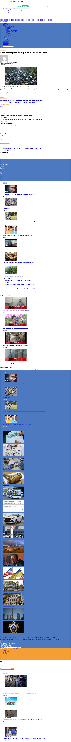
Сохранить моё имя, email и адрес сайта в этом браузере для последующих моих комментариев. (20, 141)
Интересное (7, 29)
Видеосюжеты (7, 40)
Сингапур (2, 97)
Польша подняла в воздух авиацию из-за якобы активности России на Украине (21, 119)
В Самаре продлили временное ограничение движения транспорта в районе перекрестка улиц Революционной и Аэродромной (27, 11)
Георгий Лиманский (20, 637)
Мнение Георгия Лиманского (10, 26)
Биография (5, 42)
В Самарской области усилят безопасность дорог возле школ (18, 262)
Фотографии (6, 41)
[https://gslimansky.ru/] (4, 21)
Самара (14, 639)
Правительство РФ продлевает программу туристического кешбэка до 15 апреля (24, 738)
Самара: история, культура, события (11, 31)
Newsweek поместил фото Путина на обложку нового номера (19, 194)
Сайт (1, 139)
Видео (4, 37)
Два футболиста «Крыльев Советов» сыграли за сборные (17, 235)
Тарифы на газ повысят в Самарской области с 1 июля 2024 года (19, 693)
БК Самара (7, 637)
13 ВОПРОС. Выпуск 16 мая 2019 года (12, 249)
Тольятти (24, 639)
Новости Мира (7, 28)
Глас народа (7, 32)
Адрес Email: (2, 647)
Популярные (5, 182)
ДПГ (28, 637)
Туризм (6, 34)
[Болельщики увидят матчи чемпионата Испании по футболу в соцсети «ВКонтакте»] (35, 560)
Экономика (42, 639)
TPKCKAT (10, 62)
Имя (1, 135)
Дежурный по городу (45, 637)
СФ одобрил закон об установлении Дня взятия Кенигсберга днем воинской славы (24, 724)
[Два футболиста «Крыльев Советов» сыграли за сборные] (37, 229)
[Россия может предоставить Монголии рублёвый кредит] (35, 546)
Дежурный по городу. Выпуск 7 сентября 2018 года (16, 310)
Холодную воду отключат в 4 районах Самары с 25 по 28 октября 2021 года (22, 719)
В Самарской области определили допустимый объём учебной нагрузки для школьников (19, 10)
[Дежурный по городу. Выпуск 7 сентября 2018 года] (37, 303)
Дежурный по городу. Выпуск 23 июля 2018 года (15, 328)
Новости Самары (7, 24)
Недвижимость (8, 35)
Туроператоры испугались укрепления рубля (15, 706)
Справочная (6, 43)
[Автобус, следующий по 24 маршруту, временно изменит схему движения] (35, 493)
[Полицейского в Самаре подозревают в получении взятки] (35, 437)
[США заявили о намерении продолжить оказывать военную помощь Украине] (35, 573)
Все (5, 38)
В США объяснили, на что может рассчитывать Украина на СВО (17, 111)
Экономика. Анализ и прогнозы (11, 30)
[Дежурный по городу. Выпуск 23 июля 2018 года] (37, 320)
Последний (5, 183)
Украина (30, 639)
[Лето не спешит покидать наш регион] (37, 270)
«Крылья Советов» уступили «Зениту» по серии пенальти (14, 8)
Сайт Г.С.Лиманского (16, 648)
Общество (2, 639)
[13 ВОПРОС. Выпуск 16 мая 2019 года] (37, 243)
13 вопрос (7, 39)
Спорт (19, 639)
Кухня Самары (7, 33)
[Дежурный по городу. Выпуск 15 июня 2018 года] (37, 338)
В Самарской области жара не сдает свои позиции (12, 12)
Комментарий (3, 133)
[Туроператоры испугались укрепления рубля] (37, 701)
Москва (65, 637)
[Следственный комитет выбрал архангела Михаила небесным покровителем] (35, 627)
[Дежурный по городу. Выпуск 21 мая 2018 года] (37, 355)
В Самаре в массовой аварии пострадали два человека (13, 9)
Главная (5, 23)
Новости (5, 25)
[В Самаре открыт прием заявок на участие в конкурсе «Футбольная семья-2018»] (37, 216)
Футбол (37, 639)
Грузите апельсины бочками (10, 36)
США (8, 639)
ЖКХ (59, 637)
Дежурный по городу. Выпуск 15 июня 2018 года (15, 345)
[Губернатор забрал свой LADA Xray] (35, 519)
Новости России (8, 27)
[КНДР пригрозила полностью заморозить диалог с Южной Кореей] (35, 614)
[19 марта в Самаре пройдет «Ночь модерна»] (35, 586)
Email (1, 137)
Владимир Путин (13, 637)
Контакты (5, 44)
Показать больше (3, 98)
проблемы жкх (52, 639)
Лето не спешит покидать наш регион (13, 276)
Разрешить (25, 6)
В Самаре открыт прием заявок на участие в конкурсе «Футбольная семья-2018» (24, 221)
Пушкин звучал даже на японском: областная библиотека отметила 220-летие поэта (25, 689)
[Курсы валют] (37, 202)
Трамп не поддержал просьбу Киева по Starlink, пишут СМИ (16, 115)
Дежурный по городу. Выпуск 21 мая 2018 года (15, 363)
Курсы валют (6, 208)
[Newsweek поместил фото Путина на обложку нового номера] (37, 189)
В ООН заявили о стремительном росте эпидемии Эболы (15, 106)
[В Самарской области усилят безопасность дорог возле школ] (37, 256)
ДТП (33, 637)
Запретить (19, 6)
